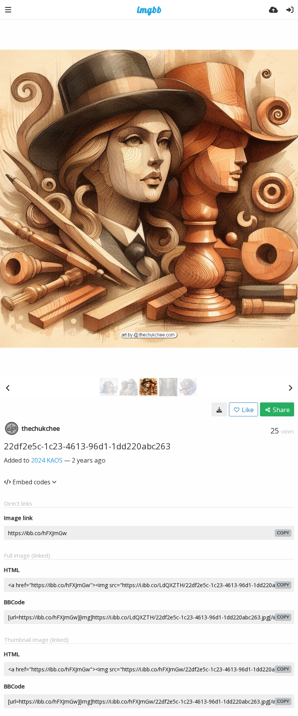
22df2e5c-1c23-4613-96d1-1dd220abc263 (87, 446)
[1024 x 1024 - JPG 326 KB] (219, 409)
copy (283, 532)
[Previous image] (8, 387)
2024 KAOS (46, 460)
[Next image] (290, 387)
